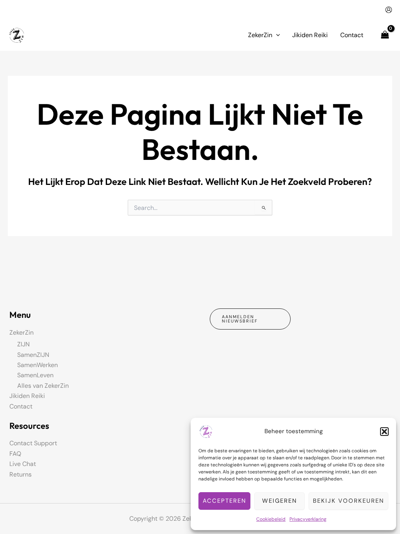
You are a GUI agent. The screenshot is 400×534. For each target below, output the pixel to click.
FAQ (15, 454)
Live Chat (22, 464)
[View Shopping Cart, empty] (384, 35)
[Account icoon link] (388, 9)
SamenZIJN (33, 355)
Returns (20, 474)
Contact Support (33, 443)
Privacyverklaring (308, 519)
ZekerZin (21, 332)
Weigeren (279, 501)
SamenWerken (37, 365)
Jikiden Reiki (27, 396)
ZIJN (23, 344)
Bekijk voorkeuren (348, 501)
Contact (20, 406)
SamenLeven (35, 375)
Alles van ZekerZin (43, 386)
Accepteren (224, 501)
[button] (384, 431)
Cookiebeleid (271, 519)
